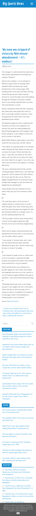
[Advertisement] (18, 28)
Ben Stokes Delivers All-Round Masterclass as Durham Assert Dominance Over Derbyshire (16, 472)
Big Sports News (13, 4)
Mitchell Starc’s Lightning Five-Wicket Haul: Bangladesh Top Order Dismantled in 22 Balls (17, 488)
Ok (18, 513)
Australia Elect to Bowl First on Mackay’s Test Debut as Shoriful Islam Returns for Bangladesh (17, 480)
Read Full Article (13, 301)
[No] (34, 509)
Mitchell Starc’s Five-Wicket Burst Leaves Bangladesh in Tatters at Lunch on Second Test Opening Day (17, 496)
